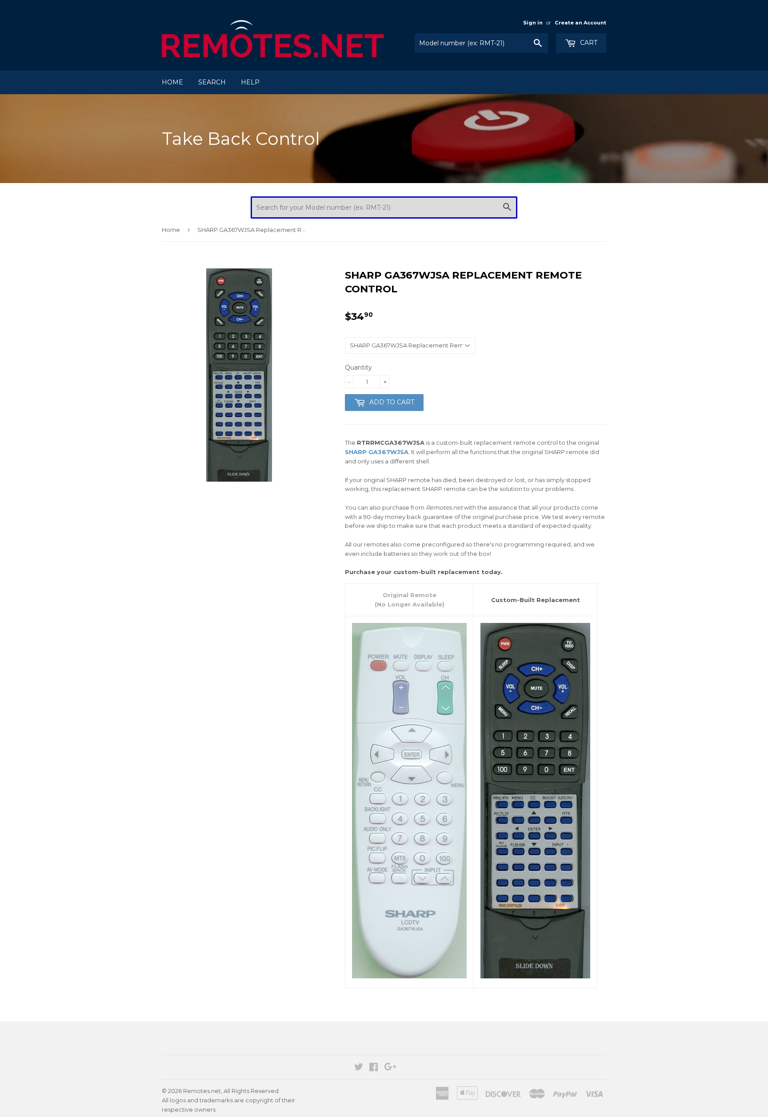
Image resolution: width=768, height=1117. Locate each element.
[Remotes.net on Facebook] (373, 1068)
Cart (587, 43)
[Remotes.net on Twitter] (358, 1068)
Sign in (533, 23)
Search (212, 82)
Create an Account (580, 23)
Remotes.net (202, 1090)
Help (250, 82)
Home (172, 82)
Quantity (358, 367)
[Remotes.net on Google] (390, 1068)
